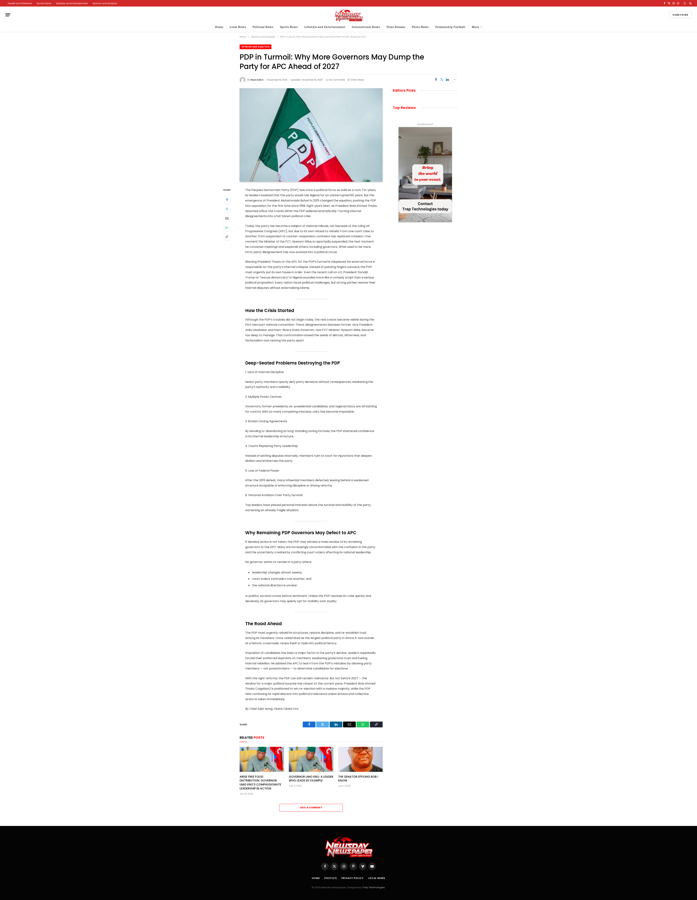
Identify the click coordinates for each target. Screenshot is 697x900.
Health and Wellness (20, 3)
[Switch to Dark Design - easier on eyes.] (685, 3)
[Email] (227, 218)
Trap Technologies (374, 887)
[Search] (690, 3)
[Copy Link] (227, 236)
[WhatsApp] (227, 227)
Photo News (420, 27)
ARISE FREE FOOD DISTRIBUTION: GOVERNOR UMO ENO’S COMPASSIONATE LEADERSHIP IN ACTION (260, 783)
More (475, 27)
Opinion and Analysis (104, 3)
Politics (330, 878)
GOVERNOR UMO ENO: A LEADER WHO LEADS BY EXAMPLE (311, 779)
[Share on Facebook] (436, 79)
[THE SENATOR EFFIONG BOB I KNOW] (360, 759)
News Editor (257, 79)
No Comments (337, 79)
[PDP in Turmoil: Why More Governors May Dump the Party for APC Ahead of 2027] (311, 135)
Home (219, 27)
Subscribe (680, 15)
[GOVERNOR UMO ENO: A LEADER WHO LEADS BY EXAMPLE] (311, 759)
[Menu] (7, 15)
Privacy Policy (352, 878)
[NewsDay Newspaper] (348, 15)
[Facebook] (227, 199)
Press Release (395, 27)
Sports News (44, 3)
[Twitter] (227, 209)
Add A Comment (311, 807)
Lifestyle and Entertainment (72, 3)
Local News (238, 27)
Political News (262, 27)
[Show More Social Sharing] (454, 79)
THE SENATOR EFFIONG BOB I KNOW (358, 779)
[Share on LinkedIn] (447, 79)
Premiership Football (450, 27)
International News (366, 27)
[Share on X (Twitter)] (441, 79)
